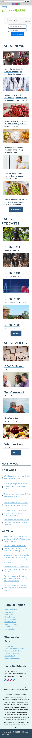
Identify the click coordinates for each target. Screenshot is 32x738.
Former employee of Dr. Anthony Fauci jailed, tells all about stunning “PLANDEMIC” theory (16, 578)
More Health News (16, 209)
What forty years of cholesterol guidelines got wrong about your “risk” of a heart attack (15, 513)
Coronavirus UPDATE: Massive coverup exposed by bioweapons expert (15, 587)
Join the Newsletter (17, 34)
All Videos (16, 452)
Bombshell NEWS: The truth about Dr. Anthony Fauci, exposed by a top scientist (17, 569)
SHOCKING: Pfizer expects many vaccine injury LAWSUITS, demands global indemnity (17, 539)
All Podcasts (16, 333)
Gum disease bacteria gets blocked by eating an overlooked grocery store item (16, 522)
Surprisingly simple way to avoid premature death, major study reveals (15, 486)
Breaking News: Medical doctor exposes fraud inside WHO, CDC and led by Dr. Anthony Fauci (15, 548)
